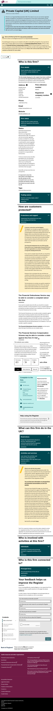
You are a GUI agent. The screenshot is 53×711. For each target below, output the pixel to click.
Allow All (35, 369)
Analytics (34, 360)
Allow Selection (26, 369)
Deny (18, 369)
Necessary (18, 360)
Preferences (26, 360)
